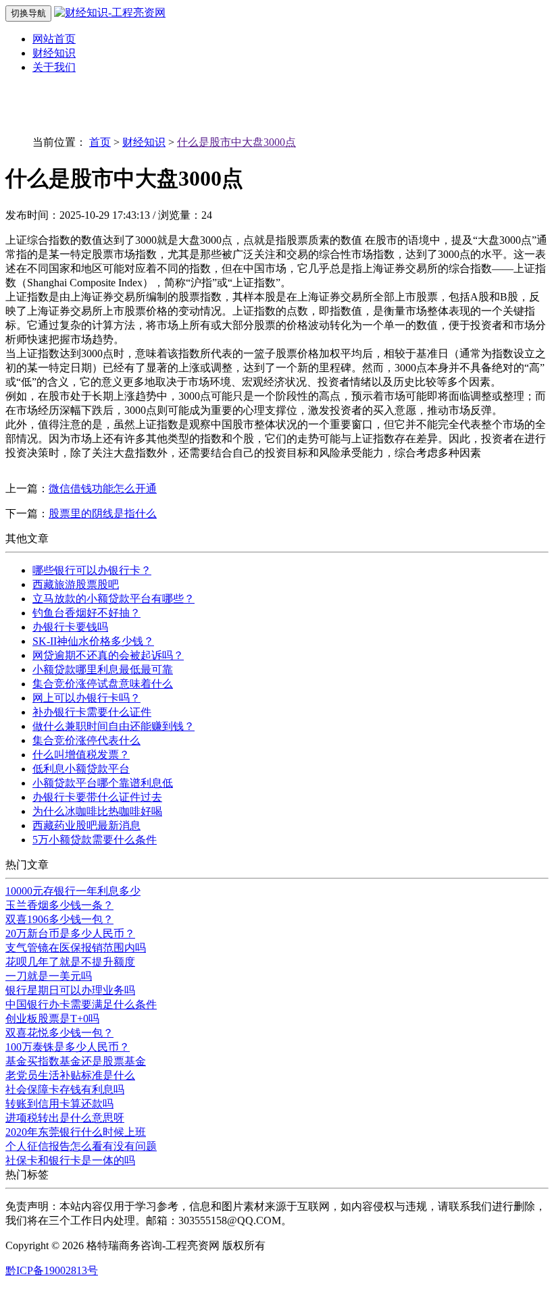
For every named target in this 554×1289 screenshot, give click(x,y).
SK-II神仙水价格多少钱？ (93, 641)
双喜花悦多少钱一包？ (59, 1032)
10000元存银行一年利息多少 (73, 891)
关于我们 (54, 67)
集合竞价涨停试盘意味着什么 (102, 683)
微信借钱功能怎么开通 (103, 488)
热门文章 (27, 864)
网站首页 (54, 39)
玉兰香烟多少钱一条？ (59, 905)
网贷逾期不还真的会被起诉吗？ (108, 655)
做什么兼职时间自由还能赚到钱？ (113, 726)
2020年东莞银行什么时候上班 (75, 1132)
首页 (100, 142)
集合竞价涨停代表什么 (86, 740)
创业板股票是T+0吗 (52, 1018)
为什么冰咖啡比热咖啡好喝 (97, 811)
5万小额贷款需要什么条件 (94, 839)
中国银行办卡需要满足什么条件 (81, 1004)
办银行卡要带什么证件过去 (97, 797)
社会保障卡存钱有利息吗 (64, 1089)
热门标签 (27, 1174)
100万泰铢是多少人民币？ (67, 1047)
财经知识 (54, 53)
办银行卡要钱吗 (70, 627)
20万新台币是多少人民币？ (70, 933)
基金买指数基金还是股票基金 (75, 1061)
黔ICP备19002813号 (51, 1270)
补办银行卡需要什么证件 (91, 712)
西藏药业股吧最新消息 (86, 825)
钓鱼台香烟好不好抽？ (86, 613)
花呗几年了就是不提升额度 (70, 962)
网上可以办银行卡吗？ (86, 698)
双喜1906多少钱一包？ (59, 919)
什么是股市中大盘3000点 (236, 142)
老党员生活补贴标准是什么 (70, 1075)
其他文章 (27, 538)
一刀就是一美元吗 (48, 976)
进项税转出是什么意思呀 (64, 1118)
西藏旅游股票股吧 (75, 584)
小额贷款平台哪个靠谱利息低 (102, 783)
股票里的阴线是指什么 (103, 513)
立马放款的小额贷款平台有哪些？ (113, 598)
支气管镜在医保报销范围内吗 (75, 947)
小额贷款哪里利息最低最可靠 (102, 669)
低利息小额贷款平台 (81, 768)
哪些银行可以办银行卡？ (91, 570)
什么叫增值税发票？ (81, 754)
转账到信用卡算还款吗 (59, 1103)
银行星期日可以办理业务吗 (70, 990)
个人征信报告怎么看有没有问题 (81, 1146)
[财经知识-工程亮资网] (110, 12)
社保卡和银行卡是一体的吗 (70, 1160)
